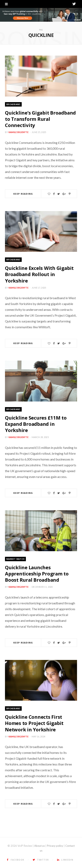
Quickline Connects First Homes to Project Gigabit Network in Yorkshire (34, 723)
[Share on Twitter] (58, 194)
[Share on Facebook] (54, 194)
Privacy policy (55, 845)
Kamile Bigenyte (18, 132)
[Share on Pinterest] (69, 194)
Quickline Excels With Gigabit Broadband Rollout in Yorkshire (39, 274)
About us (39, 845)
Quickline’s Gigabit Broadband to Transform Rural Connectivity (40, 118)
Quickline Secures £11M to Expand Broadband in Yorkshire (36, 423)
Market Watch (15, 558)
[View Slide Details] (41, 15)
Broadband (13, 104)
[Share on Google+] (64, 194)
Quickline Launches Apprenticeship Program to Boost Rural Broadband (37, 573)
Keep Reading (23, 193)
